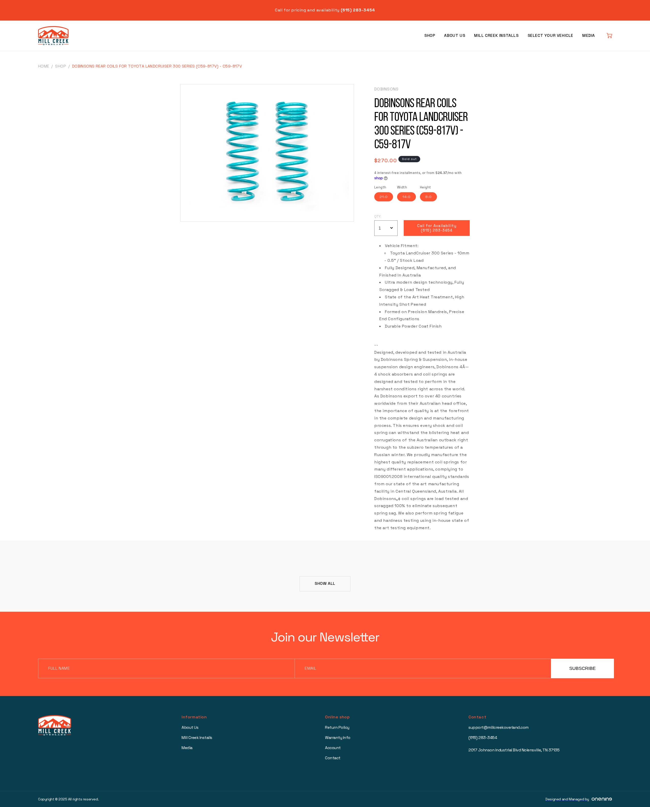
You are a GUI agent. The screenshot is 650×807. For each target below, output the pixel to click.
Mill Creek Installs (496, 35)
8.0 (431, 197)
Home (43, 66)
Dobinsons (386, 89)
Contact (332, 758)
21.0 (386, 197)
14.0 (409, 197)
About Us (454, 35)
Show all (325, 583)
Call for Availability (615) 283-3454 (437, 228)
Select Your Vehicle (550, 35)
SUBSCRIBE (582, 668)
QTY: (377, 216)
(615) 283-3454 (482, 737)
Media (588, 35)
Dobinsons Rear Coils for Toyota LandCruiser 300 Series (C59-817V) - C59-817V (157, 66)
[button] (609, 35)
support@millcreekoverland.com (498, 727)
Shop (429, 35)
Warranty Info (337, 737)
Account (333, 747)
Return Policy (337, 727)
